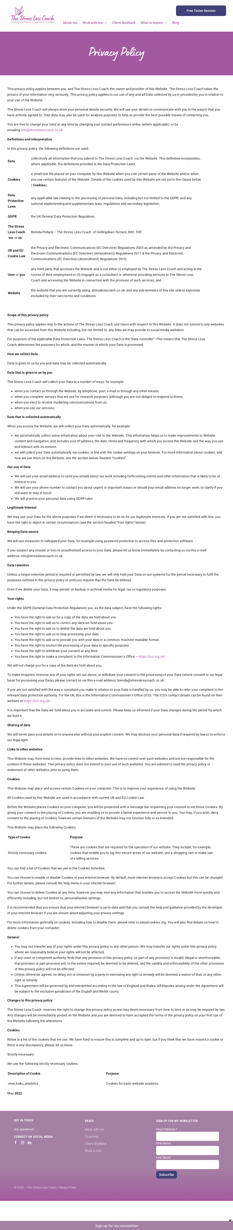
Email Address (166, 1129)
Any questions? (24, 1129)
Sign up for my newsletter (116, 1226)
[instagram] (22, 1142)
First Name (163, 1143)
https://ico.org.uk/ (152, 656)
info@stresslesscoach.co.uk (42, 130)
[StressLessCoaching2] (32, 7)
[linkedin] (29, 1142)
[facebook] (15, 1142)
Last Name (163, 1157)
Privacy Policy (67, 1187)
